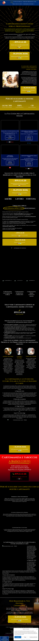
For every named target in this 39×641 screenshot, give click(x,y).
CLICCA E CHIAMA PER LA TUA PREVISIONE (10, 137)
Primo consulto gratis (17, 3)
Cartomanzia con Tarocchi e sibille (7, 293)
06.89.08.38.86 (20, 53)
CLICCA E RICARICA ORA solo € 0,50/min (29, 138)
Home (12, 1)
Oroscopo (25, 1)
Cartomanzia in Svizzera (28, 3)
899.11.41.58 (20, 42)
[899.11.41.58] (19, 310)
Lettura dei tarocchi (17, 1)
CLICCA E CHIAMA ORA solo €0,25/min (29, 163)
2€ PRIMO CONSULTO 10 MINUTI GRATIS (4, 638)
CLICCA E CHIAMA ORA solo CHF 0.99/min (10, 162)
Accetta (17, 637)
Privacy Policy (23, 639)
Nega (25, 637)
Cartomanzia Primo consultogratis (31, 294)
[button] (37, 629)
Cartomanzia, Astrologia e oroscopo (19, 293)
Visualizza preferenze (33, 637)
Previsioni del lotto (32, 1)
